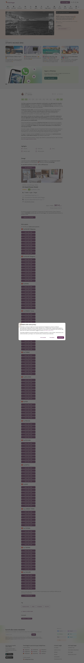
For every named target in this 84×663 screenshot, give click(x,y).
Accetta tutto (60, 337)
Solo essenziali (43, 337)
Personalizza (52, 337)
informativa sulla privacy (48, 330)
